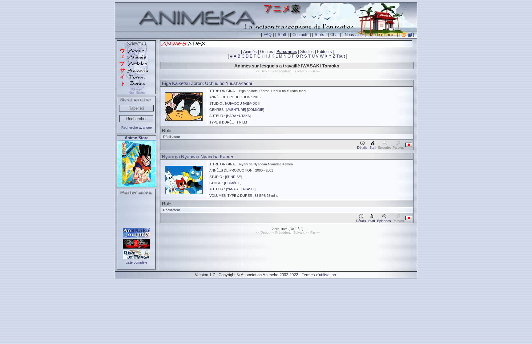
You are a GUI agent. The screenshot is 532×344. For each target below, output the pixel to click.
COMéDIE (255, 109)
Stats (319, 34)
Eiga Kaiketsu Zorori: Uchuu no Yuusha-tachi (207, 83)
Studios (307, 51)
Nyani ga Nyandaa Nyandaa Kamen (198, 156)
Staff (282, 34)
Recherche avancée (136, 127)
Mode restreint (383, 34)
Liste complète (136, 262)
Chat (334, 34)
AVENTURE (236, 109)
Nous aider (354, 34)
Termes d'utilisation (319, 275)
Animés (250, 51)
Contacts (300, 34)
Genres (266, 51)
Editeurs (324, 51)
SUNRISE (233, 177)
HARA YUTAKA (238, 116)
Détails (362, 147)
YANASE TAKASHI (241, 189)
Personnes (286, 51)
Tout (341, 56)
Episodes (384, 221)
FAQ (268, 34)
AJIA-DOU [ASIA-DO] (242, 103)
